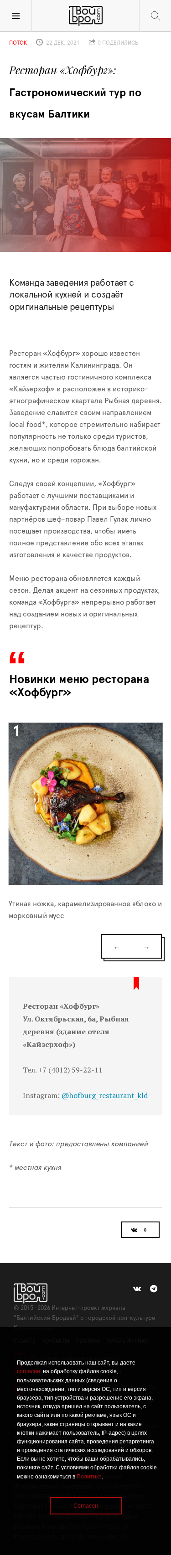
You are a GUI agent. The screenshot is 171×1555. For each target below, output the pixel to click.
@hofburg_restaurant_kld (105, 1095)
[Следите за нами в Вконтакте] (137, 1289)
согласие (28, 1371)
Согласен (85, 1506)
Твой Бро (85, 16)
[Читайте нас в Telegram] (153, 1289)
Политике (89, 1476)
